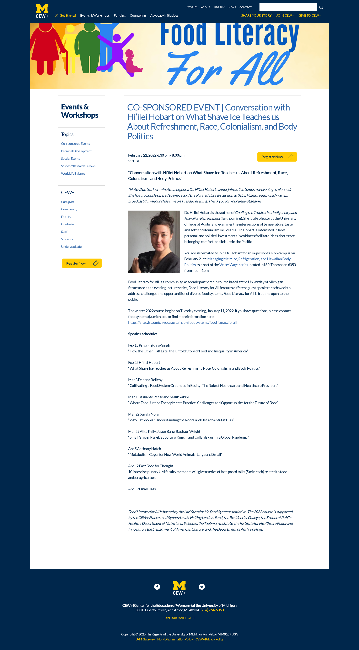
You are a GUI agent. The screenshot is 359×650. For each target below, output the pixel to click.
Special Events (70, 158)
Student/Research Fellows (78, 166)
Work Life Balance (73, 173)
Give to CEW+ (310, 15)
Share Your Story (256, 15)
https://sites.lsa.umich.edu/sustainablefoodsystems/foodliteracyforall (182, 322)
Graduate (67, 224)
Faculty (66, 216)
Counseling (138, 15)
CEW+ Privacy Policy (209, 639)
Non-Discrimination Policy (175, 639)
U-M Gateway (145, 639)
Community (69, 209)
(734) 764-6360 (212, 610)
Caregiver (67, 202)
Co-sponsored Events (75, 143)
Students (67, 239)
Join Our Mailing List (179, 617)
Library (219, 7)
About (205, 7)
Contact (246, 7)
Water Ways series (233, 264)
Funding (119, 15)
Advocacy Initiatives (164, 15)
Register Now (76, 263)
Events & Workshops (94, 15)
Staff (64, 231)
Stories (192, 7)
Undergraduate (71, 246)
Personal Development (76, 151)
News (232, 7)
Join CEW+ (285, 15)
